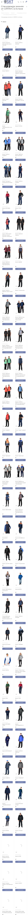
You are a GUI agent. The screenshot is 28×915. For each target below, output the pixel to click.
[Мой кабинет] (23, 2)
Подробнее (7, 49)
